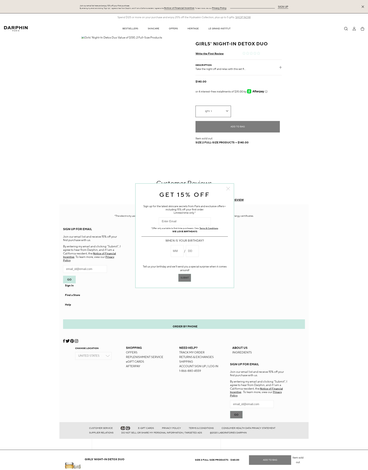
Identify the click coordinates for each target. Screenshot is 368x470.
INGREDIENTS (242, 352)
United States (88, 356)
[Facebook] (64, 339)
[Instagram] (76, 339)
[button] (153, 28)
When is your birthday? (184, 241)
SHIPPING (186, 362)
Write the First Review (210, 54)
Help (68, 305)
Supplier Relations (101, 432)
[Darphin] (16, 28)
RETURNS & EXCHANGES (196, 357)
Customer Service (101, 428)
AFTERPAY (133, 366)
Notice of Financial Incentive (179, 8)
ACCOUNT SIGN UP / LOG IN (198, 366)
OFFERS (131, 352)
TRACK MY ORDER (192, 352)
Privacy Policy (219, 8)
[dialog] (346, 28)
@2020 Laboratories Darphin (228, 432)
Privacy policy (171, 428)
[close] (363, 7)
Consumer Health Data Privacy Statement (248, 428)
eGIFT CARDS (135, 362)
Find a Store (72, 295)
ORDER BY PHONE (185, 326)
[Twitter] (67, 339)
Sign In (69, 285)
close (228, 188)
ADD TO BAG (238, 126)
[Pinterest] (72, 339)
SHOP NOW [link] (243, 17)
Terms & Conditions (201, 428)
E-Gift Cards (146, 428)
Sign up (283, 6)
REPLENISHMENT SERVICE (144, 357)
